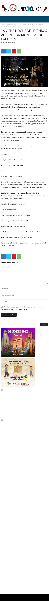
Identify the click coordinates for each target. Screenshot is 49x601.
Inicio (2, 24)
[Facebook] (3, 51)
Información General (11, 24)
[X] (8, 51)
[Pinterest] (14, 51)
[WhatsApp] (19, 51)
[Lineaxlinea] (24, 8)
